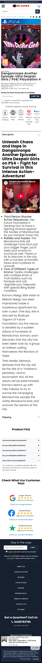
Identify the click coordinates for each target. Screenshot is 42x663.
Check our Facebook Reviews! (21, 520)
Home (3, 17)
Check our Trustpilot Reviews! (21, 535)
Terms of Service (21, 599)
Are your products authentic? (14, 450)
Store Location (21, 572)
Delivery (21, 577)
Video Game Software (16, 17)
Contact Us (21, 604)
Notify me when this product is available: (18, 93)
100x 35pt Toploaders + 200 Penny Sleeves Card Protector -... (22, 641)
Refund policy (21, 593)
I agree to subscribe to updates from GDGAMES (17, 101)
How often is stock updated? (14, 460)
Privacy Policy (14, 103)
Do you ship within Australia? (14, 445)
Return (21, 588)
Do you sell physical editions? (14, 455)
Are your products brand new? (14, 440)
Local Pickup (21, 583)
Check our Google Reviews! (21, 504)
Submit (32, 547)
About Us (21, 567)
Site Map (20, 609)
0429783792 (22, 621)
